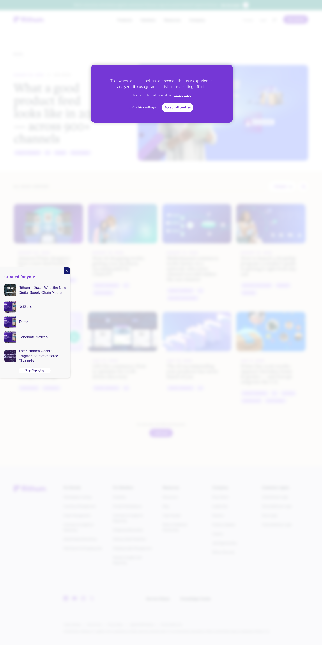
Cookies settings (144, 107)
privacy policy (182, 95)
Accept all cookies (177, 107)
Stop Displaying (34, 370)
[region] (162, 94)
